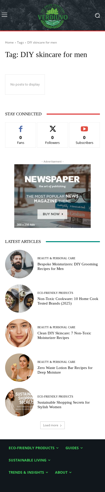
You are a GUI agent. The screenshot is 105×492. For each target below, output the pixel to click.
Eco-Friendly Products (55, 293)
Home (9, 42)
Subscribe (84, 126)
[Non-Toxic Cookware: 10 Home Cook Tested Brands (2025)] (19, 298)
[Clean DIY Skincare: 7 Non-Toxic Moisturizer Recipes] (19, 333)
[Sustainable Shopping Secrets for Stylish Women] (19, 402)
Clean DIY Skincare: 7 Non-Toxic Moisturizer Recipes (64, 335)
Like (21, 126)
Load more (50, 425)
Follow (53, 126)
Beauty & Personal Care (56, 258)
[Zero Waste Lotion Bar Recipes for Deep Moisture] (19, 367)
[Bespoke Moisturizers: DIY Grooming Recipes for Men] (19, 264)
